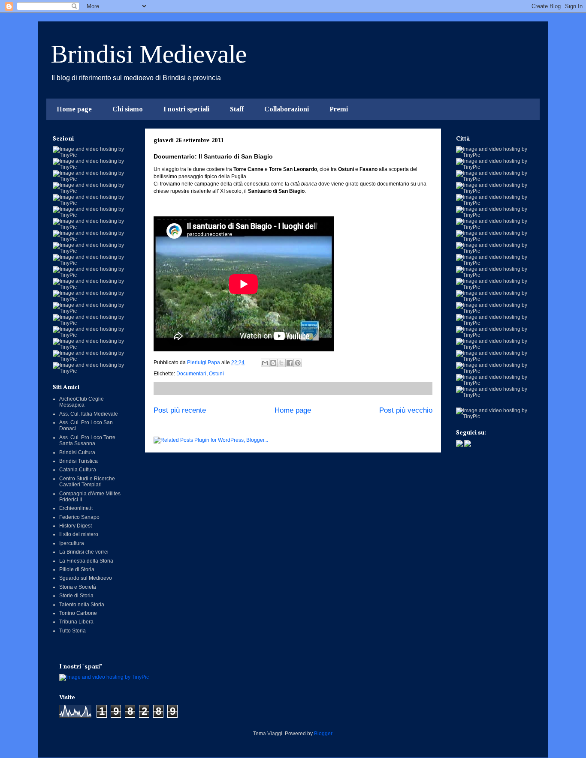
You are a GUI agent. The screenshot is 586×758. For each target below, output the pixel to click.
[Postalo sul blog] (273, 363)
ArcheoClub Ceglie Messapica (81, 402)
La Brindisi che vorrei (84, 552)
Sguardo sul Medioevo (85, 578)
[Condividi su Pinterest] (297, 363)
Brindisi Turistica (78, 461)
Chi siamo (127, 109)
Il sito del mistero (78, 534)
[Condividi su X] (281, 363)
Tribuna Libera (76, 622)
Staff (237, 109)
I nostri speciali (186, 109)
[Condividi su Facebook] (289, 363)
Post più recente (180, 410)
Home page (74, 109)
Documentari (191, 374)
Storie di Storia (76, 596)
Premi (338, 109)
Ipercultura (71, 543)
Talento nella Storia (81, 605)
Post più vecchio (405, 410)
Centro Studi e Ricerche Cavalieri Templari (87, 482)
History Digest (75, 526)
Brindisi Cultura (77, 452)
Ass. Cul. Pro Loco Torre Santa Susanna (87, 440)
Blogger (323, 734)
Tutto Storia (72, 631)
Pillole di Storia (76, 569)
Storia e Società (77, 587)
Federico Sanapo (79, 517)
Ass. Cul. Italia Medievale (88, 414)
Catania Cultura (77, 470)
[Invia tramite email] (265, 363)
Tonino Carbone (78, 613)
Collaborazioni (286, 109)
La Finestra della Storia (86, 561)
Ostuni (216, 374)
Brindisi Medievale (149, 54)
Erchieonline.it (76, 508)
